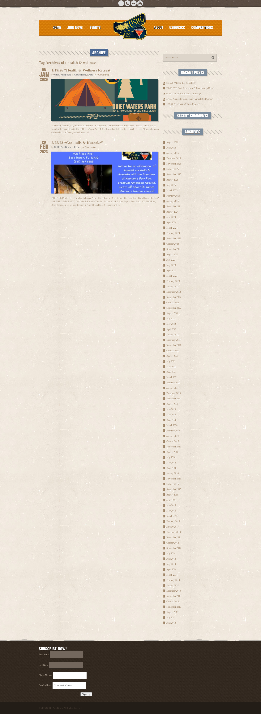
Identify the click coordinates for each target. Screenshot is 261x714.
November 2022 (173, 297)
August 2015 (172, 494)
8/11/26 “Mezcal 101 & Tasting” (181, 83)
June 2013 (171, 623)
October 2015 (172, 484)
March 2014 (172, 574)
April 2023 (171, 270)
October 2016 (172, 441)
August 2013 (172, 612)
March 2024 (172, 227)
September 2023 (173, 249)
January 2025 (172, 201)
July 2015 (170, 500)
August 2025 (172, 179)
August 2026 (172, 142)
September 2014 (173, 548)
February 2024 (173, 233)
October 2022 (172, 302)
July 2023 (170, 260)
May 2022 (171, 324)
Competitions (80, 74)
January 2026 (172, 153)
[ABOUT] (158, 27)
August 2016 (172, 452)
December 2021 (173, 340)
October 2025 (172, 169)
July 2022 (170, 318)
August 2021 (172, 356)
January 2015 (172, 526)
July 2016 (170, 457)
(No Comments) (101, 74)
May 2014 (171, 564)
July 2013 (170, 617)
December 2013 (173, 591)
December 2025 (173, 158)
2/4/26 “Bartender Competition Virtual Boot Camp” (189, 99)
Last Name (44, 665)
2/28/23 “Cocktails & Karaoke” (77, 143)
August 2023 (172, 254)
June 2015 (171, 505)
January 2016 (172, 473)
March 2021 (172, 377)
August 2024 (172, 211)
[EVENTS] (95, 27)
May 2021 (171, 366)
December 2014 (173, 532)
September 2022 (173, 308)
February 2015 (173, 521)
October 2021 (172, 350)
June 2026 (171, 147)
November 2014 (173, 537)
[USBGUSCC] (177, 27)
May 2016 (171, 462)
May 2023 (171, 265)
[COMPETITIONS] (202, 27)
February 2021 (173, 382)
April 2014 (171, 569)
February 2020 (173, 430)
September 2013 (173, 607)
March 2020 (172, 425)
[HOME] (57, 27)
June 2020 (171, 409)
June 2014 (171, 558)
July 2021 (170, 361)
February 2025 (173, 195)
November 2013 (173, 596)
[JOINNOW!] (75, 27)
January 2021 (172, 388)
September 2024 (173, 206)
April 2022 (171, 329)
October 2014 (172, 542)
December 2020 (173, 393)
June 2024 (171, 217)
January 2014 (172, 585)
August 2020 (172, 404)
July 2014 (170, 553)
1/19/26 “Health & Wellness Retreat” (81, 70)
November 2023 (173, 238)
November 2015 (173, 478)
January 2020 (172, 436)
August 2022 (172, 313)
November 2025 (173, 163)
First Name (44, 654)
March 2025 (172, 190)
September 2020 (173, 398)
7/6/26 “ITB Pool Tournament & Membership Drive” (190, 88)
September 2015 (173, 489)
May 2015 (171, 510)
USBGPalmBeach (62, 74)
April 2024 (171, 222)
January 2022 (172, 334)
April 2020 (171, 420)
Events (90, 74)
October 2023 (172, 244)
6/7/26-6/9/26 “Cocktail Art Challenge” (184, 93)
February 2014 (173, 580)
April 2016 (171, 468)
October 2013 (172, 601)
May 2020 (171, 414)
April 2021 (171, 372)
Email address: (46, 685)
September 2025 (173, 174)
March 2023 (172, 276)
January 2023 (172, 286)
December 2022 (173, 292)
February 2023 (173, 281)
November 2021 (173, 345)
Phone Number (46, 675)
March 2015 (172, 516)
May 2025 (171, 185)
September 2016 (173, 446)
